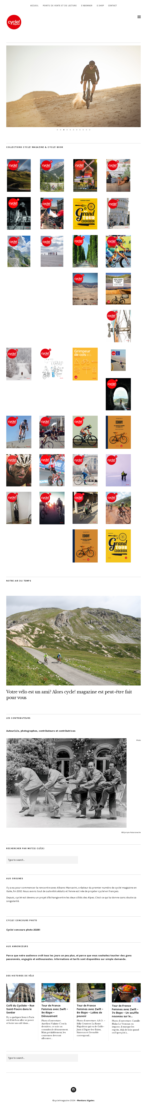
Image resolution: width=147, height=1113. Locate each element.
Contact (112, 5)
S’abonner (87, 5)
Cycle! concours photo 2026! (23, 929)
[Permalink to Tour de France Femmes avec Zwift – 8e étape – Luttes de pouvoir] (91, 992)
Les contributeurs (18, 718)
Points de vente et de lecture (60, 5)
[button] (137, 49)
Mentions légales (85, 1100)
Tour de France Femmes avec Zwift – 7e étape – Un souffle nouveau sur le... (125, 1011)
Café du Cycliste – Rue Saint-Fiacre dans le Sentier (20, 1009)
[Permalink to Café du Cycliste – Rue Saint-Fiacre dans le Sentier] (20, 992)
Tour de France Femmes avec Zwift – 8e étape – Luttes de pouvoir (90, 1011)
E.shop (100, 5)
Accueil (34, 5)
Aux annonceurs (17, 946)
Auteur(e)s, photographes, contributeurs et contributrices (40, 730)
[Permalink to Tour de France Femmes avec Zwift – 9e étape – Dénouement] (55, 992)
